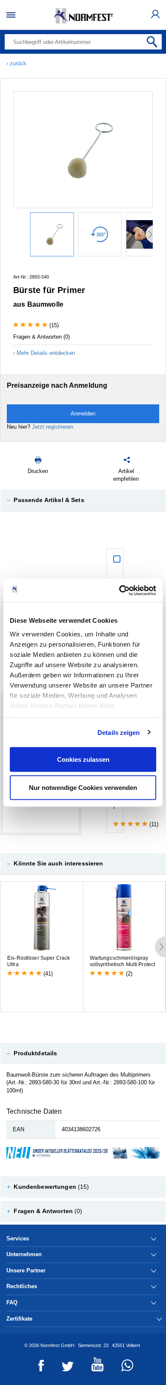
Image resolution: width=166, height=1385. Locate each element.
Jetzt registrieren (52, 427)
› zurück (16, 63)
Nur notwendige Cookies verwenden (83, 787)
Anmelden (83, 413)
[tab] (83, 500)
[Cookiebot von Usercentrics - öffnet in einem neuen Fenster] (119, 590)
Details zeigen (118, 732)
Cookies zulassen (83, 759)
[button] (83, 500)
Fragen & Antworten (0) (41, 337)
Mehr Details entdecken (46, 353)
